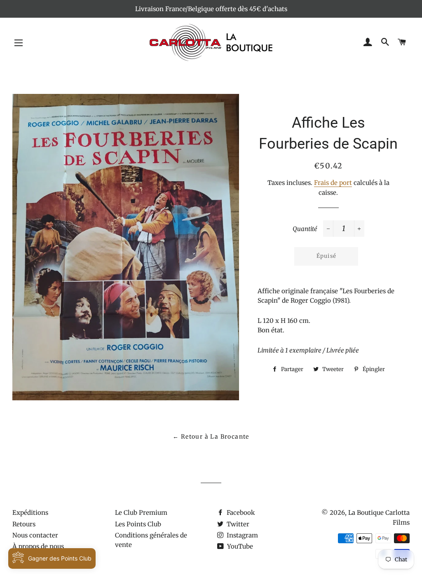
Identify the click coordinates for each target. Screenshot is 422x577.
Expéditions (30, 512)
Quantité (305, 229)
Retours (23, 524)
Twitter (237, 524)
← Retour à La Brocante (211, 436)
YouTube (239, 546)
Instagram (241, 535)
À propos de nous (38, 546)
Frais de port (333, 183)
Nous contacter (35, 535)
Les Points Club (138, 524)
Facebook (240, 512)
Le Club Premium (141, 512)
